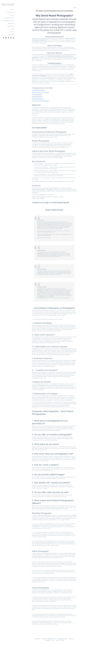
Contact (11, 34)
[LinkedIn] (13, 38)
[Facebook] (4, 38)
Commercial (10, 12)
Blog (12, 29)
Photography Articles (8, 20)
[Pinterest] (8, 38)
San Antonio (50, 189)
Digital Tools (10, 26)
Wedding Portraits (9, 18)
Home (12, 9)
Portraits (11, 15)
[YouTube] (11, 38)
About (12, 31)
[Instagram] (6, 38)
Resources (11, 23)
